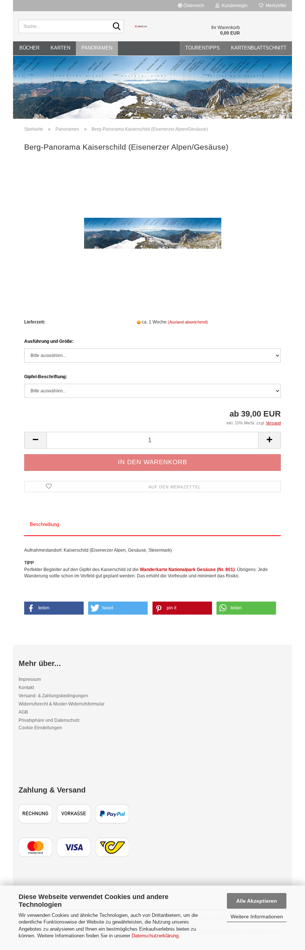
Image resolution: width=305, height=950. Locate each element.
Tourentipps (202, 48)
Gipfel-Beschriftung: (45, 376)
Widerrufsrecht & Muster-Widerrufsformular (62, 704)
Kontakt (26, 687)
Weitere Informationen (257, 916)
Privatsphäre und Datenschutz (49, 720)
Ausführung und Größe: (49, 341)
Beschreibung (44, 524)
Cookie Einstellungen (40, 727)
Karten (60, 48)
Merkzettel (274, 5)
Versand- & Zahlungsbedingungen (53, 695)
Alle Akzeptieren (256, 901)
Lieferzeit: (34, 322)
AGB (23, 712)
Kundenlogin (233, 5)
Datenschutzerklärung (155, 935)
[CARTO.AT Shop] (141, 26)
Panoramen (96, 48)
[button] (54, 608)
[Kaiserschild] (152, 214)
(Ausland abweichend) (188, 322)
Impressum (30, 679)
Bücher (29, 48)
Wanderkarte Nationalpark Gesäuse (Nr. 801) (187, 569)
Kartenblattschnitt (258, 48)
